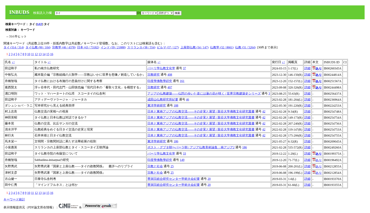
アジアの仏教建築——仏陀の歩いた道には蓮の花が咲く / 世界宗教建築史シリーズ (204, 93)
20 (209, 178)
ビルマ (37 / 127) (168, 47)
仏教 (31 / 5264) (245, 47)
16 (51, 54)
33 (184, 153)
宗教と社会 (155, 166)
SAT (39, 24)
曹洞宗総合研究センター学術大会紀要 (173, 178)
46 (187, 99)
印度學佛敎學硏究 (159, 81)
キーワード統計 (14, 199)
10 (28, 54)
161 (182, 81)
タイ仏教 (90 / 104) (37, 47)
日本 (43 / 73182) (88, 47)
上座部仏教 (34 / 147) (194, 47)
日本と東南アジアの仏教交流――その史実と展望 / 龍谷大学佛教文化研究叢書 (201, 111)
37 (184, 68)
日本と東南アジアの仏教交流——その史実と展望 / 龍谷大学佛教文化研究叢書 (201, 117)
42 (263, 111)
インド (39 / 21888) (113, 47)
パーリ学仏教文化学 (161, 68)
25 (172, 166)
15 (47, 54)
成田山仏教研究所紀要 (162, 99)
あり (319, 160)
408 (169, 74)
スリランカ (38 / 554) (141, 47)
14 (43, 54)
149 (182, 159)
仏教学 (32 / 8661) (222, 47)
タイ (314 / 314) (13, 47)
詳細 (307, 68)
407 (169, 87)
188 (176, 105)
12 (36, 54)
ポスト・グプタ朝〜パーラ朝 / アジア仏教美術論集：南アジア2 (191, 147)
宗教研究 (153, 74)
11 (32, 54)
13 (40, 54)
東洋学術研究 (156, 105)
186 (176, 141)
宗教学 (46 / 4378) (64, 47)
